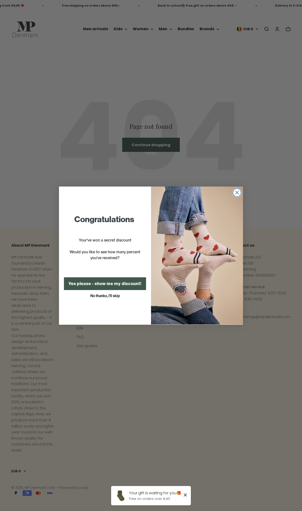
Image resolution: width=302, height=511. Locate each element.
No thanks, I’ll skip (105, 295)
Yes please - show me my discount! (105, 283)
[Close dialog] (237, 192)
